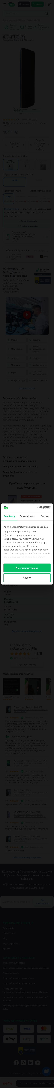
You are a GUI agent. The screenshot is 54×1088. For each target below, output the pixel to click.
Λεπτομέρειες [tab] (27, 516)
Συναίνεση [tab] (9, 516)
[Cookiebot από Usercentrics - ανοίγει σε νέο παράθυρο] (38, 508)
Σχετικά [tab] (45, 516)
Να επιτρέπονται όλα (27, 567)
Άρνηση (27, 577)
